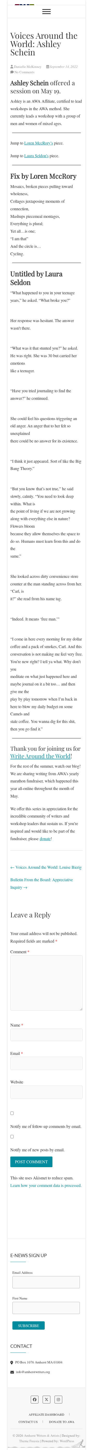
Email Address (22, 1272)
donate (45, 838)
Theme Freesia (29, 1441)
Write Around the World (40, 756)
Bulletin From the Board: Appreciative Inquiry (41, 883)
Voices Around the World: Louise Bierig (46, 867)
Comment (19, 951)
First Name (19, 1298)
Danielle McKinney (27, 66)
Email (16, 1053)
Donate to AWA (61, 1422)
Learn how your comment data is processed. (46, 1185)
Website (16, 1082)
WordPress (67, 1441)
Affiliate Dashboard (46, 1414)
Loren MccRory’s (38, 143)
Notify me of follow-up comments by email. (45, 1126)
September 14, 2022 (63, 66)
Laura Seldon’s (36, 155)
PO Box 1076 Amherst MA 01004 (38, 1362)
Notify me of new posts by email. (37, 1149)
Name (16, 1025)
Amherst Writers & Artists (41, 1435)
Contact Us (28, 1422)
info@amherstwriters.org (32, 1371)
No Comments (24, 72)
